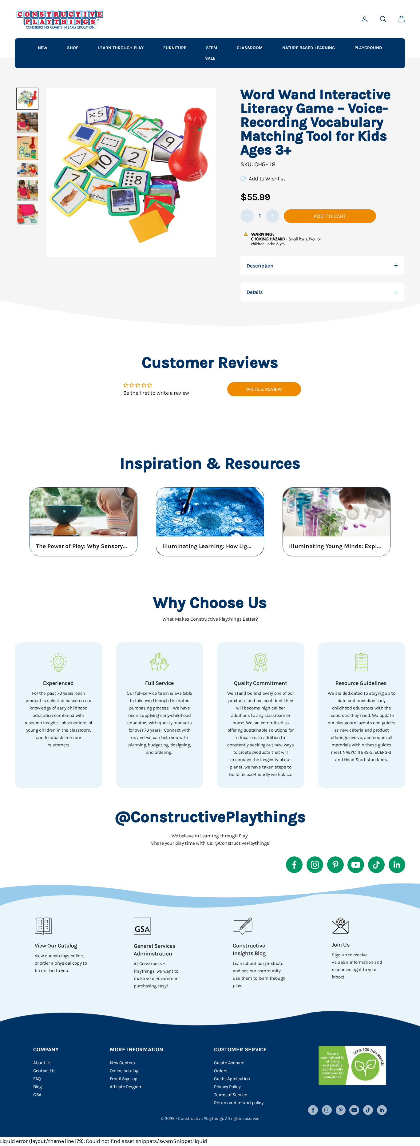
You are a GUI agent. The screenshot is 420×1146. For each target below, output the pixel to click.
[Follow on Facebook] (294, 865)
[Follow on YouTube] (356, 865)
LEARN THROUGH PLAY (121, 47)
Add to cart (330, 216)
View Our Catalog (56, 945)
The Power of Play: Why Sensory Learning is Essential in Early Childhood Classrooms (82, 546)
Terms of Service (230, 1094)
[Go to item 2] (27, 123)
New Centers (122, 1062)
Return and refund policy (238, 1102)
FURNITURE (174, 47)
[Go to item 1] (27, 99)
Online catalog (124, 1070)
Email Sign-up (123, 1078)
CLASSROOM (250, 47)
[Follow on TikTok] (376, 865)
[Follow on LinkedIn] (397, 865)
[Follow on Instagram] (315, 865)
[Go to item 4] (27, 170)
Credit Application (232, 1078)
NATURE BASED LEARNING (308, 47)
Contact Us (44, 1070)
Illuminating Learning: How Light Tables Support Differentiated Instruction (208, 546)
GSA (37, 1094)
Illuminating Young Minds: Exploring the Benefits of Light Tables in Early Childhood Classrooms (335, 546)
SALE (210, 58)
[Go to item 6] (27, 215)
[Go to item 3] (27, 148)
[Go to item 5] (27, 191)
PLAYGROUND (368, 47)
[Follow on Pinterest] (335, 865)
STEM (211, 47)
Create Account (229, 1062)
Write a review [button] (264, 389)
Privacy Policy (227, 1086)
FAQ (37, 1078)
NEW (42, 47)
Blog (37, 1086)
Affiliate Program (126, 1086)
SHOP (72, 47)
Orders (220, 1070)
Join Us (341, 944)
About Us (42, 1062)
